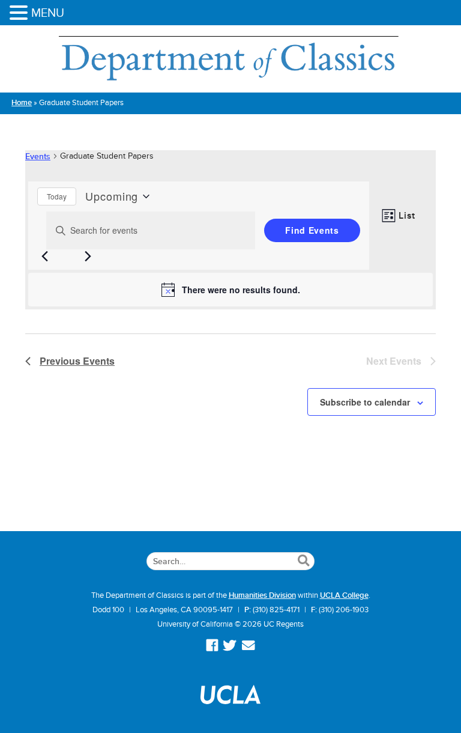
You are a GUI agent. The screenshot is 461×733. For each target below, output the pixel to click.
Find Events (312, 230)
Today (57, 196)
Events (37, 156)
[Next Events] (88, 256)
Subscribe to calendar (365, 402)
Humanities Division (262, 595)
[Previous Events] (44, 256)
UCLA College (344, 595)
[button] (20, 13)
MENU (47, 12)
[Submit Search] (303, 561)
